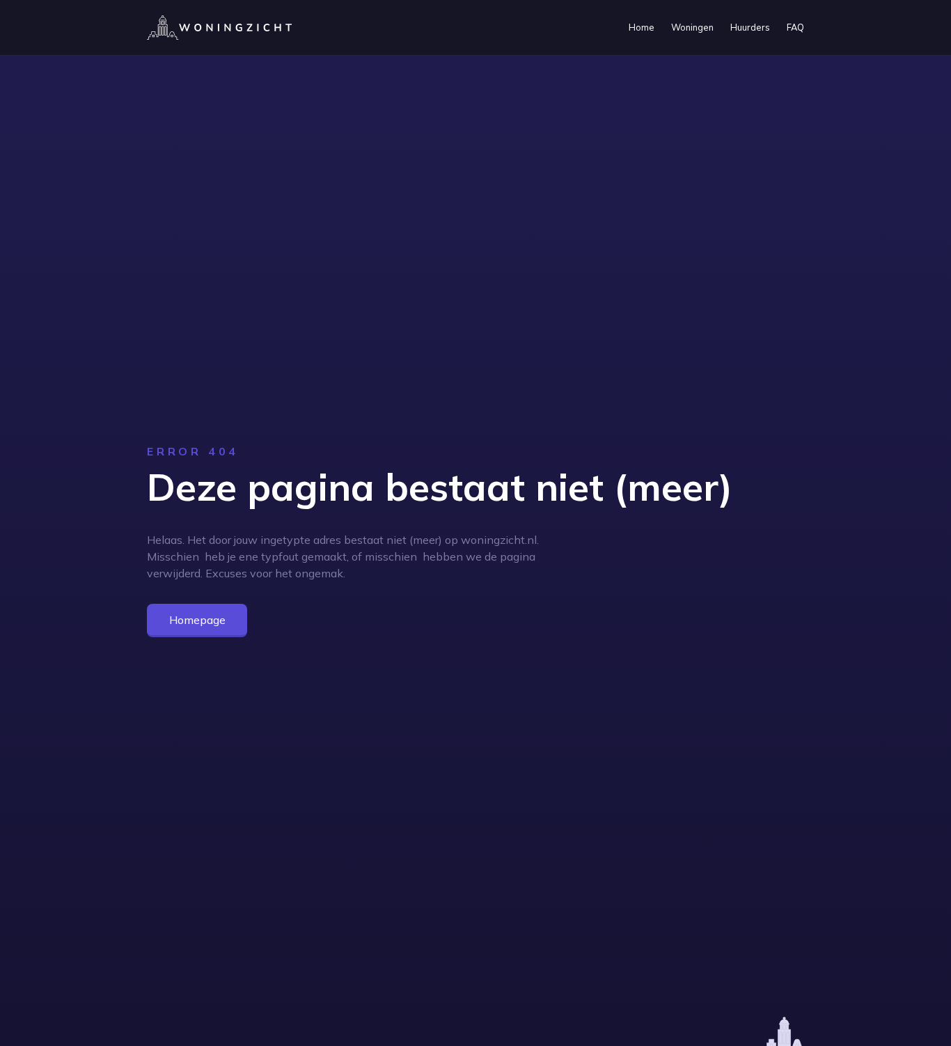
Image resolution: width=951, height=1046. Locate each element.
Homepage (197, 620)
